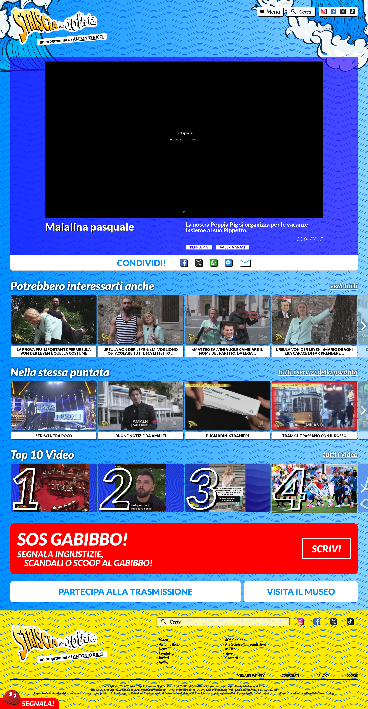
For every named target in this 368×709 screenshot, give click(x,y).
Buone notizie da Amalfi (140, 436)
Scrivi (326, 548)
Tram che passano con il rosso (314, 436)
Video (163, 639)
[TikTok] (352, 11)
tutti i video (340, 454)
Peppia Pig (199, 247)
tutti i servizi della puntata (318, 371)
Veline (163, 662)
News (163, 648)
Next (363, 326)
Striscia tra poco (54, 436)
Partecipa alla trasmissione (126, 591)
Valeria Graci (232, 247)
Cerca (305, 11)
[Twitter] (343, 11)
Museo (230, 648)
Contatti (231, 657)
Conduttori (167, 653)
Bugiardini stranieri (227, 436)
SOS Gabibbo (235, 639)
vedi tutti (344, 285)
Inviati (164, 657)
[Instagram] (324, 11)
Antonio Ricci (169, 644)
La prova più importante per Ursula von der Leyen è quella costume (54, 351)
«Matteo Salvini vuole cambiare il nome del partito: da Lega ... (227, 351)
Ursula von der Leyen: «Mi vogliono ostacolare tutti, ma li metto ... (140, 351)
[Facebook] (333, 11)
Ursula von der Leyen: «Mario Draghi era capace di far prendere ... (314, 351)
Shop (229, 653)
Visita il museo (301, 591)
